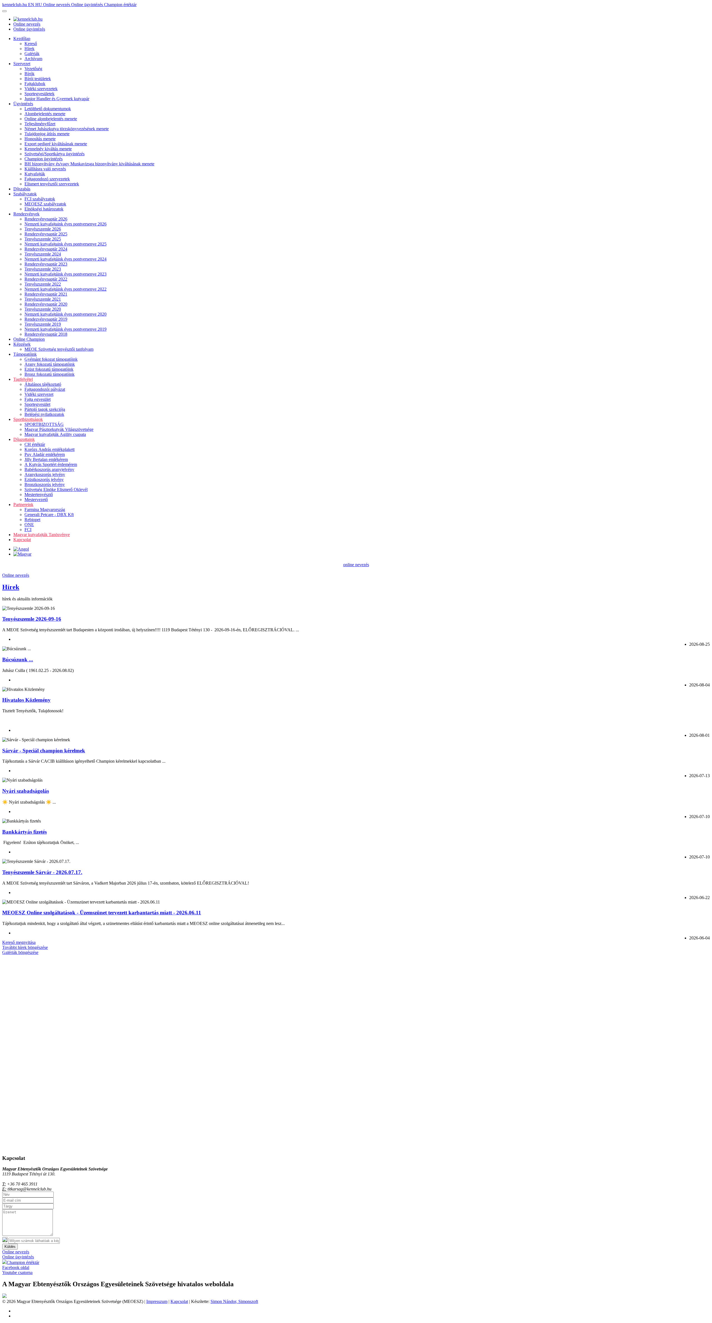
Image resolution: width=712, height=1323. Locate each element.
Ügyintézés (23, 103)
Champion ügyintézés (43, 158)
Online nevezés (57, 4)
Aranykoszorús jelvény (44, 474)
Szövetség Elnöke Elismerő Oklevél (56, 489)
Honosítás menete (40, 138)
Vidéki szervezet (38, 394)
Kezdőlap (21, 38)
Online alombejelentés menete (50, 118)
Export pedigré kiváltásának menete (55, 143)
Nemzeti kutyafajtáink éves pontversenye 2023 (65, 274)
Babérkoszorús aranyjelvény (49, 469)
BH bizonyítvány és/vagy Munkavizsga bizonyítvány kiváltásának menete (89, 163)
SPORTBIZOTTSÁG (44, 424)
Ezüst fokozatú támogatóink (48, 369)
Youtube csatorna (17, 1272)
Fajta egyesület (37, 399)
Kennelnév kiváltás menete (48, 148)
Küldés (10, 1247)
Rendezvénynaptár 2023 (45, 264)
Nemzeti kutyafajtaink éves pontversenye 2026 (65, 224)
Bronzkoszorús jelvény (44, 484)
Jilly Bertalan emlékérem (46, 459)
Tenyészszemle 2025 (42, 239)
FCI (27, 529)
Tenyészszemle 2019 (42, 324)
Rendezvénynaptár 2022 (45, 279)
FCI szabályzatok (39, 199)
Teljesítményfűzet (39, 123)
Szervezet (21, 63)
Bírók (29, 73)
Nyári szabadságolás (25, 791)
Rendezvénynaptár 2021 (45, 294)
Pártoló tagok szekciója (44, 409)
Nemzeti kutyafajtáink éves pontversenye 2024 (65, 259)
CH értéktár (34, 444)
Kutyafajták (34, 173)
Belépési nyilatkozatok (44, 414)
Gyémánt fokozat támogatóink (51, 359)
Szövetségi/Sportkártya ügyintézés (54, 153)
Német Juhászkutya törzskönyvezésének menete (66, 128)
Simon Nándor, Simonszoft (234, 1301)
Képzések (22, 344)
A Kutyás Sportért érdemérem (50, 464)
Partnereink (23, 504)
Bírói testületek (37, 78)
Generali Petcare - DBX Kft (49, 514)
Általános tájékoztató (42, 384)
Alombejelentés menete (44, 113)
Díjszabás (21, 188)
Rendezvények (26, 214)
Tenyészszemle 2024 (42, 254)
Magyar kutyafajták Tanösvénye (41, 534)
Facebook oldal (15, 1267)
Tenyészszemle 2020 (42, 309)
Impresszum (156, 1301)
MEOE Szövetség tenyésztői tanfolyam (58, 349)
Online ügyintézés (87, 4)
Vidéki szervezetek (41, 88)
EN (31, 4)
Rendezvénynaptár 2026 (45, 219)
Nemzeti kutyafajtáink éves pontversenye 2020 (65, 314)
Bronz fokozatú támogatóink (49, 374)
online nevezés (356, 564)
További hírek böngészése (25, 947)
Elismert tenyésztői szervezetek (51, 183)
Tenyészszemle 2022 (42, 284)
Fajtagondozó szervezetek (47, 178)
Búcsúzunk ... (17, 659)
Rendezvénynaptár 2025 (45, 234)
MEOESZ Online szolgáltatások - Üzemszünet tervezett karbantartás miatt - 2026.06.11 (101, 912)
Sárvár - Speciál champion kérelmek (43, 750)
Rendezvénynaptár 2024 (45, 249)
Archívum (33, 58)
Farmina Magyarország (44, 509)
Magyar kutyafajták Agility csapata (55, 434)
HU (39, 4)
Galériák (31, 53)
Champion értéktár (120, 4)
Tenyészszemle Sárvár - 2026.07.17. (42, 872)
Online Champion (29, 339)
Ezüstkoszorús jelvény (44, 479)
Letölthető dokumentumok (47, 108)
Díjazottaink (24, 439)
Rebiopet (32, 519)
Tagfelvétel (23, 379)
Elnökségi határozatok (43, 209)
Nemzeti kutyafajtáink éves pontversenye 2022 (65, 289)
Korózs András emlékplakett (49, 449)
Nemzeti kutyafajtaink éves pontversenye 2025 (65, 244)
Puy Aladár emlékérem (44, 454)
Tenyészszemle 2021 (42, 299)
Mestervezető (36, 499)
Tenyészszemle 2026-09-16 (31, 619)
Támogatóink (25, 354)
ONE (29, 524)
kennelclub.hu (15, 4)
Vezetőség (33, 68)
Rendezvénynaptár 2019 (45, 319)
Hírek (29, 48)
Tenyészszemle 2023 (42, 269)
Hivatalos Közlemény (26, 700)
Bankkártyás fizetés (24, 832)
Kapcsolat (22, 539)
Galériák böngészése (20, 952)
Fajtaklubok (34, 83)
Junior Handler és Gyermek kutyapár (56, 98)
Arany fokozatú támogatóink (49, 364)
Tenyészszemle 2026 (42, 229)
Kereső (30, 43)
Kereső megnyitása (19, 942)
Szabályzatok (25, 194)
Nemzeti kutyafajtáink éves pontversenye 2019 (65, 329)
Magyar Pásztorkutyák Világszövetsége (58, 429)
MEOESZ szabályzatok (45, 204)
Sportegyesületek (39, 93)
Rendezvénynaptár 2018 (45, 334)
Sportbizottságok (28, 419)
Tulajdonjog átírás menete (47, 133)
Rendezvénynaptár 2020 (45, 304)
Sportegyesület (37, 404)
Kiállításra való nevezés (45, 168)
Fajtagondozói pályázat (44, 389)
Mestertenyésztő (38, 494)
